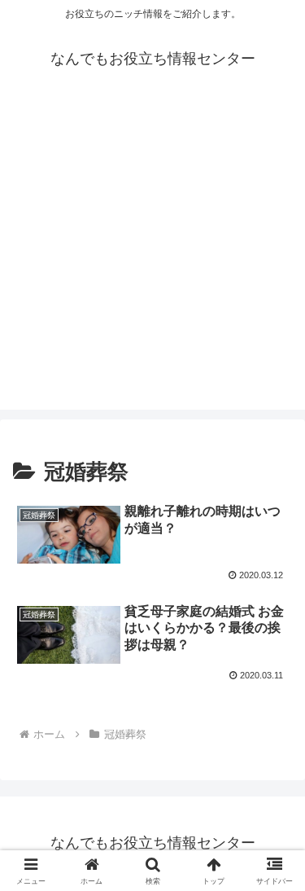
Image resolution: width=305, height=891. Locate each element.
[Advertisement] (152, 257)
